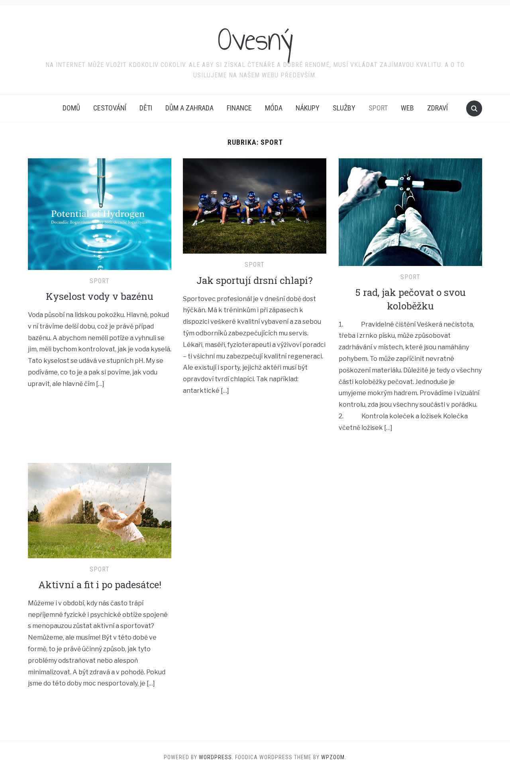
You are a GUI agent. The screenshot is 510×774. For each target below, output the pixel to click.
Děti (145, 108)
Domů (71, 108)
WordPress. (216, 757)
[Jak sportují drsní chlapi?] (254, 205)
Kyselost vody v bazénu (99, 296)
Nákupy (308, 108)
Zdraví (437, 108)
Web (407, 108)
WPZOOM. (333, 757)
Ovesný (255, 39)
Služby (344, 108)
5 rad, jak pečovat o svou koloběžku (410, 299)
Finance (239, 108)
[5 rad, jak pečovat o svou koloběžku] (410, 211)
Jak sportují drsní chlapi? (254, 280)
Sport (378, 108)
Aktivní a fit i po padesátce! (99, 584)
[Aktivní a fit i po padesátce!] (99, 510)
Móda (273, 108)
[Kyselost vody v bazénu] (99, 213)
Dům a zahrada (189, 108)
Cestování (109, 108)
